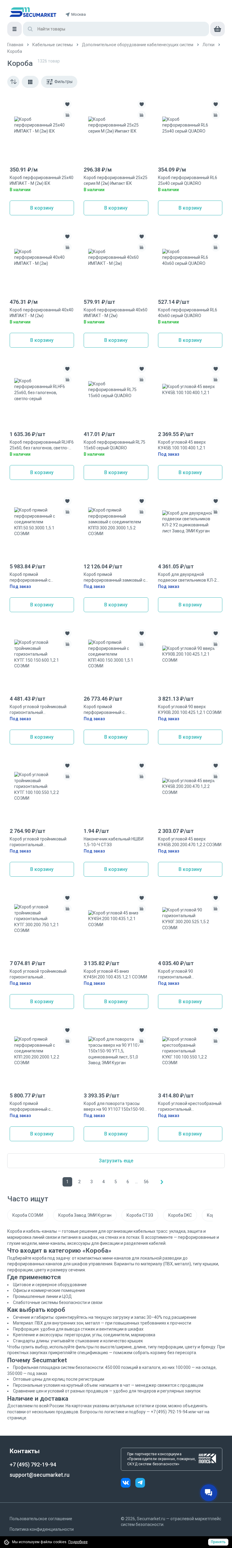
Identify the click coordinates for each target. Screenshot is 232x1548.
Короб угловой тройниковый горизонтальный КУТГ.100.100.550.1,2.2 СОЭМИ (40, 842)
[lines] (30, 82)
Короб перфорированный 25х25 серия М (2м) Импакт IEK (115, 180)
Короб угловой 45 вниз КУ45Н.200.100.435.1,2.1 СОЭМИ (115, 974)
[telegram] (140, 1483)
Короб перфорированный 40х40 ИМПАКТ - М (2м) (41, 312)
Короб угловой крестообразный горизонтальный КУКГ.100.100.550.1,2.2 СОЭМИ (189, 1107)
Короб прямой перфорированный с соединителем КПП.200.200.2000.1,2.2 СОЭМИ (40, 1107)
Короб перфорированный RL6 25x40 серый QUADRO (187, 180)
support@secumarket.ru (39, 1475)
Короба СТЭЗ (140, 1215)
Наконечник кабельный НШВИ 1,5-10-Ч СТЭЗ (113, 842)
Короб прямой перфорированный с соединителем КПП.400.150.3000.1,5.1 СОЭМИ (114, 710)
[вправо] (162, 1182)
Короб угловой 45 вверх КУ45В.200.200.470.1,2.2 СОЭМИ (189, 842)
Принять (218, 1542)
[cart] (217, 29)
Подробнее (78, 1542)
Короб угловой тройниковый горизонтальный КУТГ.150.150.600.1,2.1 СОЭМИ (40, 710)
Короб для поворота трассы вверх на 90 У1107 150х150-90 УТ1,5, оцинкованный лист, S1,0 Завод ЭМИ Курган (115, 1107)
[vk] (128, 1483)
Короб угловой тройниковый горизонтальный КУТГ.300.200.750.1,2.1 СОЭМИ (40, 974)
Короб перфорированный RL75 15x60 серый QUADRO (114, 445)
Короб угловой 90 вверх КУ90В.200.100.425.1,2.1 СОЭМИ (189, 709)
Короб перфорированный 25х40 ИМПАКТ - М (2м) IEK (41, 180)
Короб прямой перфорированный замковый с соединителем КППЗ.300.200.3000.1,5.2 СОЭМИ (115, 577)
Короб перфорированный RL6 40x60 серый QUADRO (187, 312)
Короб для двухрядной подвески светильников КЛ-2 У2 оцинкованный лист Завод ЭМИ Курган (187, 577)
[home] (33, 12)
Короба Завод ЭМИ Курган (84, 1215)
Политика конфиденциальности (42, 1529)
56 (146, 1181)
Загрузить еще (116, 1161)
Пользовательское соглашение (41, 1518)
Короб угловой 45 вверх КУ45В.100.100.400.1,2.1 (182, 445)
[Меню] (14, 29)
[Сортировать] (13, 82)
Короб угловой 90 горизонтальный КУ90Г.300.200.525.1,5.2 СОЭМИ (189, 974)
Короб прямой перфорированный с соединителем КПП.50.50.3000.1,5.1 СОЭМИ (38, 577)
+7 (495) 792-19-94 (33, 1464)
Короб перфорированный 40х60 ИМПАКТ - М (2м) (115, 312)
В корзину (41, 208)
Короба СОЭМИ (27, 1215)
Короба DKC (180, 1215)
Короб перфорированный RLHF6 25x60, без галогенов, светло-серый (42, 445)
